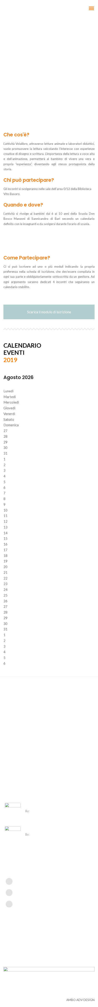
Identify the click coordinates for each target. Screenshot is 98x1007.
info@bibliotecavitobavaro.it (37, 892)
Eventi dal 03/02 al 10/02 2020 (49, 805)
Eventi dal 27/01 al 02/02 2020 (49, 829)
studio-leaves (39, 811)
